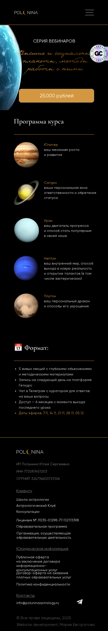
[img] (89, 12)
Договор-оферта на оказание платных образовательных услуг (43, 575)
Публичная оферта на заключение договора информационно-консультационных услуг (38, 563)
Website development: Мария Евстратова (56, 624)
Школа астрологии (32, 499)
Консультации (27, 512)
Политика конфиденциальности (43, 584)
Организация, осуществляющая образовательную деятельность (43, 535)
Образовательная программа (41, 526)
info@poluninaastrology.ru (37, 603)
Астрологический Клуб (36, 505)
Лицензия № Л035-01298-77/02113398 (47, 520)
